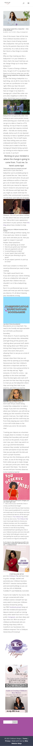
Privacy (7, 741)
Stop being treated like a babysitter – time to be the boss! (16, 29)
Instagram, (12, 617)
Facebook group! (15, 607)
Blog (18, 32)
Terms (25, 738)
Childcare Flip (13, 576)
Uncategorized (24, 32)
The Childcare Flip (18, 517)
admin (6, 32)
